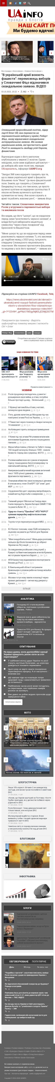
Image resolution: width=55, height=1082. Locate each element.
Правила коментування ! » (42, 387)
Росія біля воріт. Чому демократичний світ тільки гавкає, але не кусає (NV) (27, 809)
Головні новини (17, 1048)
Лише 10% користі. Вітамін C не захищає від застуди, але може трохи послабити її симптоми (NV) (29, 789)
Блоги (27, 908)
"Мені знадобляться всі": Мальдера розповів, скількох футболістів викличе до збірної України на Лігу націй (30, 542)
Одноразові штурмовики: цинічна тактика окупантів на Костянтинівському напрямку (32, 916)
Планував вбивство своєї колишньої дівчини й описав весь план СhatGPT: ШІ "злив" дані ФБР (29, 484)
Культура (13, 1051)
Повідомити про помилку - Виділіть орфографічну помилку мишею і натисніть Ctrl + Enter (24, 323)
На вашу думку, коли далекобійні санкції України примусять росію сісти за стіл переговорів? (26, 654)
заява (29, 333)
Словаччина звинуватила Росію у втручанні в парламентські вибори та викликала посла (25, 207)
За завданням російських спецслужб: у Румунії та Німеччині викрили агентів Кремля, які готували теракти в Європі (30, 552)
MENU (3, 3)
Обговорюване (18, 961)
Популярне (39, 961)
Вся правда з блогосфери (12, 71)
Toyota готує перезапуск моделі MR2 (26, 522)
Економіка (47, 1048)
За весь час (42, 967)
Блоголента (8, 1057)
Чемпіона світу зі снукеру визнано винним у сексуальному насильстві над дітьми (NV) (27, 827)
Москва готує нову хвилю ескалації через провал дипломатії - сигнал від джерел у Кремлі (28, 580)
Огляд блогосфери (36, 1054)
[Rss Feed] (10, 3)
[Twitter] (19, 3)
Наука (20, 1051)
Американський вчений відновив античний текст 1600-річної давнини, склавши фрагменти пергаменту (29, 473)
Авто (39, 1051)
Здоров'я (7, 1054)
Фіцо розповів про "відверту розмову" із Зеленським (26, 375)
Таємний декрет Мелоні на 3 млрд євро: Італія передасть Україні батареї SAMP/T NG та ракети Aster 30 (29, 504)
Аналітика (27, 598)
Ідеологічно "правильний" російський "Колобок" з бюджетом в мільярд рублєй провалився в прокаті (33, 940)
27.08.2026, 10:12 (15, 831)
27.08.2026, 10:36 (15, 813)
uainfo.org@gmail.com (37, 1073)
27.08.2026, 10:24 (15, 823)
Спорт (14, 1054)
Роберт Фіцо (7, 333)
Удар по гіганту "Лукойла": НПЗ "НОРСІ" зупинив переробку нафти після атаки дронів (28, 514)
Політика (27, 1048)
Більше (27, 588)
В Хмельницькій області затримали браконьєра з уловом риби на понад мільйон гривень (29, 570)
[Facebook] (14, 3)
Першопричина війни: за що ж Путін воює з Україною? (33, 927)
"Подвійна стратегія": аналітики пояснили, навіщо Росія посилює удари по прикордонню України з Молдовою (26, 975)
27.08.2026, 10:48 (15, 805)
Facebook (42, 294)
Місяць (27, 967)
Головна (7, 1048)
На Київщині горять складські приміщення (28, 429)
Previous (3, 52)
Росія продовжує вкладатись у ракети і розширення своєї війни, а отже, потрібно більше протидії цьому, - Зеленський (28, 397)
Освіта (33, 1051)
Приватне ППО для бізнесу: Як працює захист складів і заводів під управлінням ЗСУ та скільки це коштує (34, 633)
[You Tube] (24, 3)
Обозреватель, (9, 168)
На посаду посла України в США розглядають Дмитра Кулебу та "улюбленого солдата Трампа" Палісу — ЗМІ (26, 1006)
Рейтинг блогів (19, 1057)
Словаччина (20, 333)
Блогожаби (27, 838)
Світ (7, 1051)
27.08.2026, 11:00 (15, 795)
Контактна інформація (20, 1073)
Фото (27, 712)
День (11, 967)
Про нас (7, 1073)
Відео (26, 1054)
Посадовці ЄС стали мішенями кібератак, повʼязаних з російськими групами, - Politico (33, 607)
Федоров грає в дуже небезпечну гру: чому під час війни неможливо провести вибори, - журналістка (33, 619)
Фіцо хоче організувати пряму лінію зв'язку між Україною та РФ (44, 377)
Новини (27, 390)
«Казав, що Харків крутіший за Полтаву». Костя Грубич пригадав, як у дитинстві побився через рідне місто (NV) (29, 800)
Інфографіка (27, 876)
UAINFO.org (35, 168)
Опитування (27, 646)
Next (52, 52)
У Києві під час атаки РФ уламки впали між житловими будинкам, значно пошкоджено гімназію (29, 440)
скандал (37, 333)
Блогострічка (27, 782)
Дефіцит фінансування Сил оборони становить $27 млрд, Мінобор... (16, 59)
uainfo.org (31, 1067)
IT (43, 1051)
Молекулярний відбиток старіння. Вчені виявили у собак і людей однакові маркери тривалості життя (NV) (27, 818)
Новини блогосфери (33, 71)
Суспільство (37, 1048)
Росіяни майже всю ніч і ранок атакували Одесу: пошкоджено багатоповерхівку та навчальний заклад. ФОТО (28, 463)
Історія (26, 1051)
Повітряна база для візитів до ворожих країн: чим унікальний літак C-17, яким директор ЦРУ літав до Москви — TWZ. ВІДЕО (27, 995)
